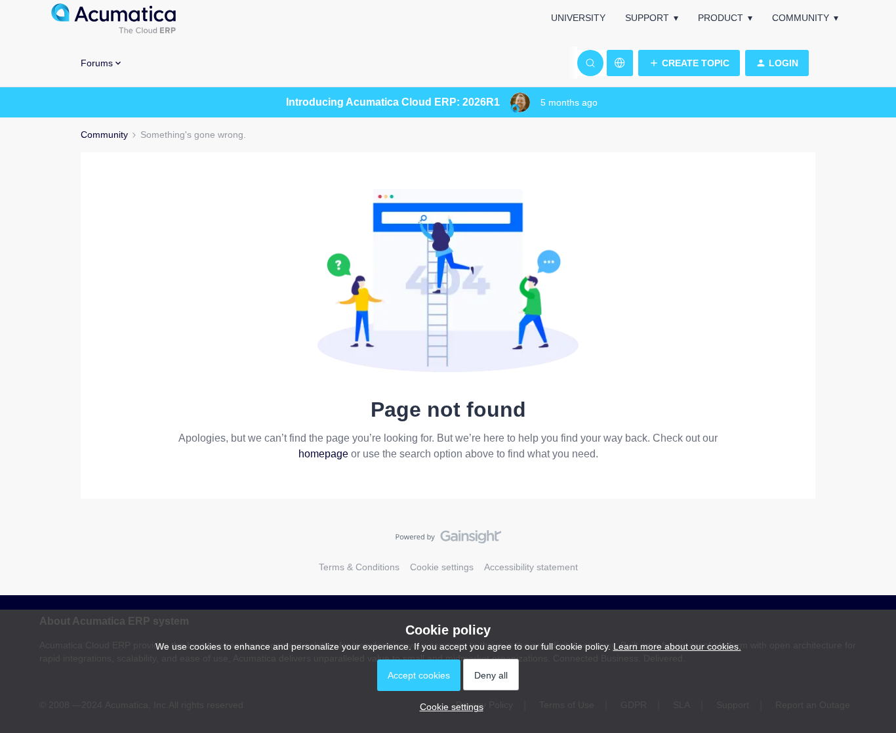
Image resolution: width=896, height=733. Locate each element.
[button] (689, 63)
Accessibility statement (531, 567)
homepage (323, 453)
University (578, 17)
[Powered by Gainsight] (448, 540)
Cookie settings (442, 567)
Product (720, 17)
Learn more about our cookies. (677, 646)
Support (647, 17)
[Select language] (620, 63)
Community (800, 17)
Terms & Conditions (359, 567)
